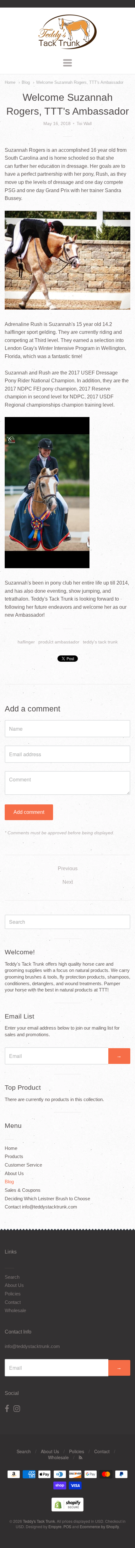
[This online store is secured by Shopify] (67, 1509)
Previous (68, 868)
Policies (13, 1293)
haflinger (26, 641)
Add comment (29, 812)
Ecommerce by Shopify (99, 1526)
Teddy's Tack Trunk (39, 1521)
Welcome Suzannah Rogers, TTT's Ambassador (79, 82)
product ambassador (58, 641)
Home (10, 82)
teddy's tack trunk (100, 641)
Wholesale (15, 1310)
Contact (13, 1302)
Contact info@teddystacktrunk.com (41, 1206)
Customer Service (23, 1165)
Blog (26, 82)
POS (67, 1526)
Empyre (55, 1526)
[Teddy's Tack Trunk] (67, 46)
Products (14, 1156)
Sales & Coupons (22, 1190)
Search (12, 1277)
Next (67, 882)
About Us (14, 1173)
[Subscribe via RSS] (80, 1457)
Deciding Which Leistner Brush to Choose (47, 1198)
